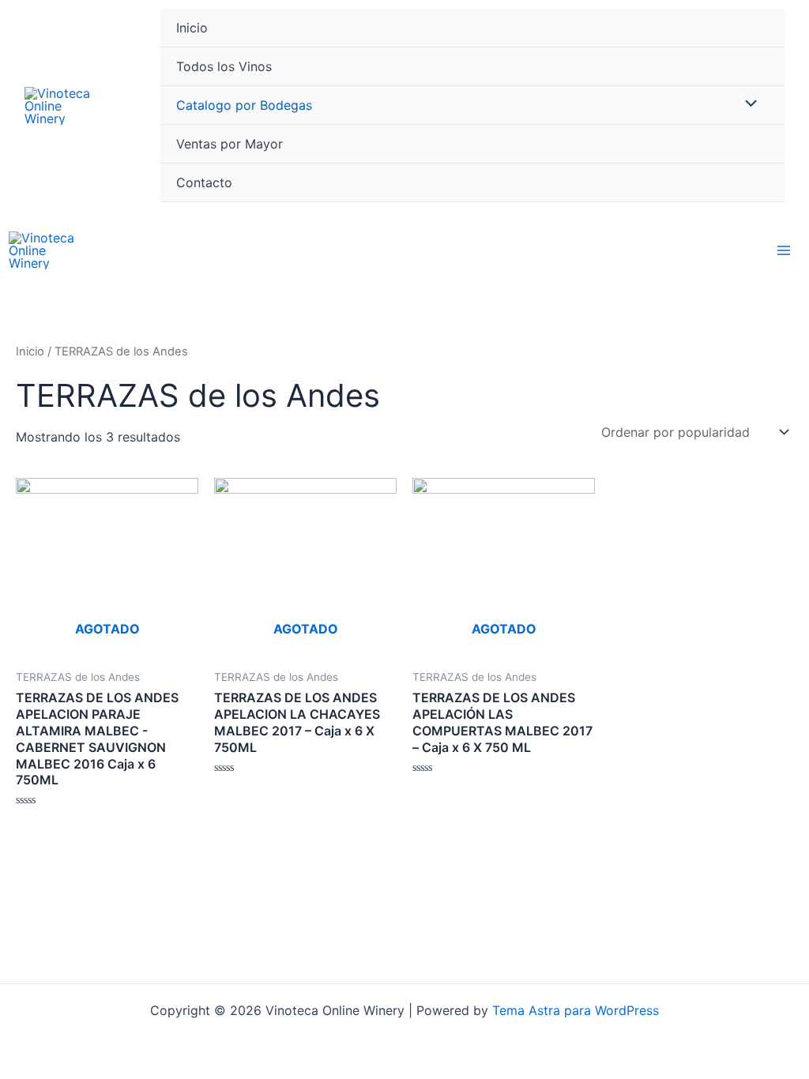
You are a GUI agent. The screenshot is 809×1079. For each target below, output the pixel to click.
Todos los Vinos (224, 66)
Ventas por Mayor (229, 144)
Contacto (204, 182)
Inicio (192, 28)
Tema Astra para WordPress (575, 1010)
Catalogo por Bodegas (244, 105)
